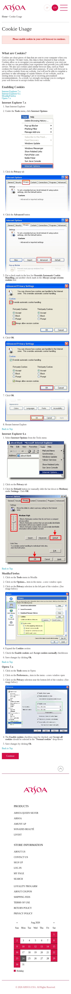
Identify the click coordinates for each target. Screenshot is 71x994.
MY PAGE (19, 873)
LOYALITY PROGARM (25, 886)
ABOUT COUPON (23, 891)
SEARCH (18, 879)
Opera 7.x (6, 98)
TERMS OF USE (22, 902)
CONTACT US (21, 857)
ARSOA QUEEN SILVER (26, 813)
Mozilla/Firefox (9, 96)
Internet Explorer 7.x (11, 91)
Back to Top (7, 429)
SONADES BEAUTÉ (24, 829)
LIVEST (18, 834)
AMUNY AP (20, 824)
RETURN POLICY (23, 908)
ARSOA (18, 818)
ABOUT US (19, 851)
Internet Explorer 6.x (11, 93)
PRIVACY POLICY (23, 913)
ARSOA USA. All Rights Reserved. (39, 987)
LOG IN (18, 868)
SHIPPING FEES (22, 897)
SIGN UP (18, 862)
